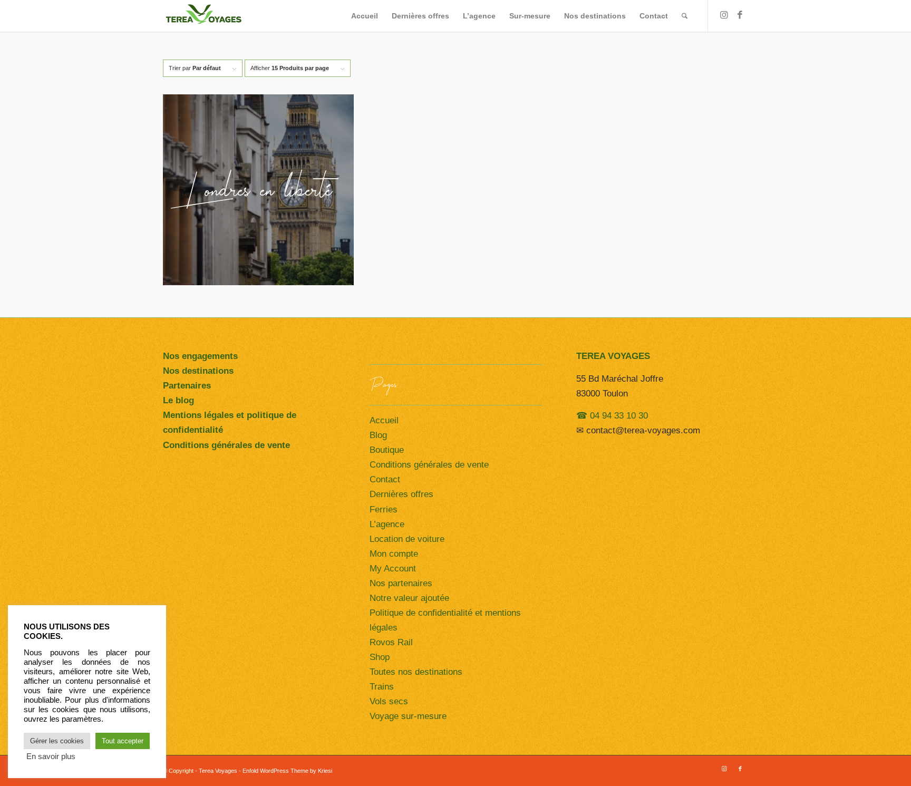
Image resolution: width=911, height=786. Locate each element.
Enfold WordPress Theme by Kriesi (287, 771)
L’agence (387, 524)
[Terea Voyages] (203, 16)
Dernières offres (401, 494)
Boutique (387, 450)
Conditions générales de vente (429, 465)
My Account (393, 569)
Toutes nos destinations (416, 672)
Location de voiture (407, 539)
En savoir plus (50, 756)
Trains (382, 687)
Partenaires (187, 386)
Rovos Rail (391, 642)
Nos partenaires (401, 583)
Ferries (384, 509)
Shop (380, 657)
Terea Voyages (218, 771)
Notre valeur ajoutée (409, 598)
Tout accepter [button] (122, 741)
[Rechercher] (684, 16)
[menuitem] (364, 16)
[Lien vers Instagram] (724, 15)
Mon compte (394, 554)
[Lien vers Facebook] (740, 15)
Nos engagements (200, 356)
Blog (378, 435)
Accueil (384, 420)
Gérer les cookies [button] (57, 741)
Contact (385, 479)
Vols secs (389, 701)
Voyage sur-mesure (408, 716)
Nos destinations (198, 371)
